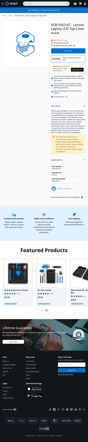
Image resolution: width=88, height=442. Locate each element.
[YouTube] (67, 409)
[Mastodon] (71, 409)
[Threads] (80, 409)
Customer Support (9, 365)
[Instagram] (63, 409)
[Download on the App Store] (34, 388)
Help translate (8, 409)
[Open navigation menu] (2, 4)
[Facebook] (54, 409)
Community (30, 361)
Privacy (5, 391)
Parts (10, 16)
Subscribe (71, 370)
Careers (5, 372)
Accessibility (7, 387)
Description (56, 106)
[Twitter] (58, 409)
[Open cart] (80, 4)
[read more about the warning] (82, 197)
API (4, 375)
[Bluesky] (76, 409)
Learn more (13, 342)
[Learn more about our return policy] (66, 96)
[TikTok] (50, 409)
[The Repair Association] (84, 409)
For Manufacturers (32, 372)
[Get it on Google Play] (34, 395)
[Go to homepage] (12, 4)
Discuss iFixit (7, 368)
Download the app (34, 383)
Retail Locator (31, 368)
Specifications (56, 160)
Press (28, 375)
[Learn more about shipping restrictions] (67, 43)
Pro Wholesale (31, 365)
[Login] (85, 3)
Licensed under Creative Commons (49, 436)
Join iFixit (77, 70)
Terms (5, 394)
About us (6, 361)
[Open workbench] (75, 4)
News (28, 378)
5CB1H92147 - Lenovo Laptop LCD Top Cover (30, 16)
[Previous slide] (41, 310)
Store (4, 16)
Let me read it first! (67, 374)
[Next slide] (47, 310)
